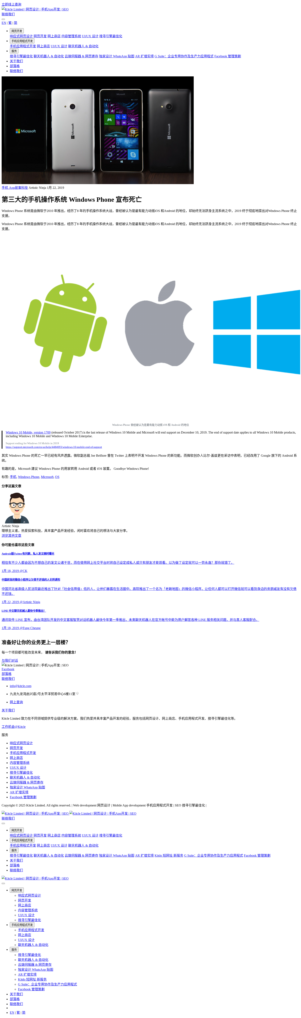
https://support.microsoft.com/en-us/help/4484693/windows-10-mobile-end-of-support (54, 446)
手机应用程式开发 (22, 41)
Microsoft (47, 477)
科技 (24, 187)
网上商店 (54, 36)
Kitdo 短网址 (169, 855)
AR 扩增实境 (144, 56)
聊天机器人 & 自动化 (83, 46)
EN (4, 23)
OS (57, 477)
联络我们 (8, 14)
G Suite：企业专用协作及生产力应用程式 (184, 56)
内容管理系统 (71, 36)
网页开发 (16, 31)
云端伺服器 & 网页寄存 (81, 56)
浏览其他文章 (11, 535)
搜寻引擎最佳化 (110, 36)
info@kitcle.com (20, 686)
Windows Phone (28, 477)
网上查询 (16, 702)
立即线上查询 (11, 4)
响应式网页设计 (21, 36)
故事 (18, 187)
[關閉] (3, 19)
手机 (13, 477)
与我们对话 (10, 660)
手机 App (8, 187)
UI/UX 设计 (90, 36)
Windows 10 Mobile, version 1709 (28, 432)
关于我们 (16, 61)
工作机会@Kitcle (14, 726)
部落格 (15, 66)
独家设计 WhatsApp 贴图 (116, 56)
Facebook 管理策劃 (227, 56)
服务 (14, 51)
